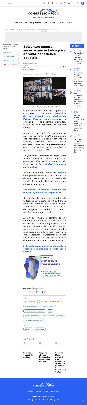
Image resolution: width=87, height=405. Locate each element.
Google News (12, 64)
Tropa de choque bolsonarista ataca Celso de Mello (44, 357)
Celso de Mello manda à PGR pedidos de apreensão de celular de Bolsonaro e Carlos (60, 362)
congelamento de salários (35, 316)
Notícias (18, 23)
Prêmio (69, 23)
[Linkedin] (61, 3)
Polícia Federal (30, 301)
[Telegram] (48, 3)
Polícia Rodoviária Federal (50, 301)
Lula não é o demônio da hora (28, 355)
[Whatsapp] (44, 3)
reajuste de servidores (34, 320)
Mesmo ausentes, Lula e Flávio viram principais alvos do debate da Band (79, 122)
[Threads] (78, 3)
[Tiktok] (73, 3)
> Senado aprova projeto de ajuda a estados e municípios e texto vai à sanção (44, 249)
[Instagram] (65, 3)
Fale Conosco (54, 391)
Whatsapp (11, 56)
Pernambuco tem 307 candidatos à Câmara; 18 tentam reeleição (79, 58)
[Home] (43, 11)
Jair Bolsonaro (48, 306)
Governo (28, 329)
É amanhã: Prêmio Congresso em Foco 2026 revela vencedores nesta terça (78, 79)
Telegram (11, 60)
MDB (50, 311)
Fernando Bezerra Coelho (34, 311)
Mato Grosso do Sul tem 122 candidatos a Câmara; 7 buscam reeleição (79, 99)
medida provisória (31, 306)
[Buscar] (82, 3)
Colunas (28, 23)
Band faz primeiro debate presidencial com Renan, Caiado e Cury (79, 145)
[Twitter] (56, 3)
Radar (60, 23)
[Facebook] (52, 3)
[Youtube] (69, 3)
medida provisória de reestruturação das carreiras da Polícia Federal (44, 116)
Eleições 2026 (50, 23)
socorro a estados (56, 316)
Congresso (40, 329)
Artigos (38, 23)
